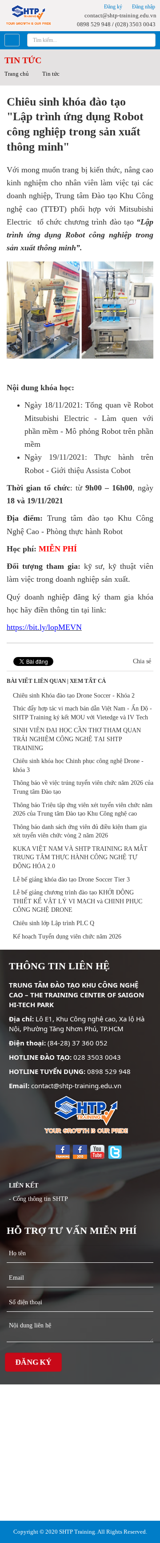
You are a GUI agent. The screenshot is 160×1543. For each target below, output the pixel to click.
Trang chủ (16, 73)
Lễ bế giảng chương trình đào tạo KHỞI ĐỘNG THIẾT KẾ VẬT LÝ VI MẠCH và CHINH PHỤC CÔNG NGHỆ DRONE (77, 901)
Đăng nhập (143, 7)
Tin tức (51, 73)
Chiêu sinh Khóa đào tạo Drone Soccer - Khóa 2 (74, 695)
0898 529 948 (93, 24)
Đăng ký (112, 7)
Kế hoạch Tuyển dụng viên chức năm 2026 (67, 936)
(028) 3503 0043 (135, 24)
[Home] (28, 14)
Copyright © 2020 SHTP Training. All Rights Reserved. (80, 1531)
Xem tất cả (88, 681)
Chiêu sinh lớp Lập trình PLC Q (53, 923)
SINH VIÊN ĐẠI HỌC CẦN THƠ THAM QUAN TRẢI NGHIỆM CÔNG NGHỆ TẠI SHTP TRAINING (77, 739)
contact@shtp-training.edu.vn (119, 15)
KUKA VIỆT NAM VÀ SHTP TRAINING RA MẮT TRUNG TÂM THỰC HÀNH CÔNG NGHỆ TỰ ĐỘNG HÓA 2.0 (80, 857)
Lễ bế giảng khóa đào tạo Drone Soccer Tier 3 (71, 879)
